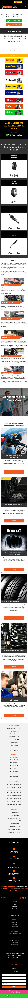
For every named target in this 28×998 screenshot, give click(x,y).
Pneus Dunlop (14, 734)
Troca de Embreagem (14, 959)
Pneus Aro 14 (14, 760)
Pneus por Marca (14, 725)
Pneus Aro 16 (14, 765)
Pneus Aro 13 (14, 757)
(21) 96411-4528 (15, 135)
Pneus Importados (14, 739)
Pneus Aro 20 (14, 776)
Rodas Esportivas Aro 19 (14, 801)
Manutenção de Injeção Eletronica (14, 957)
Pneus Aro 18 (14, 771)
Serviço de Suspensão (14, 940)
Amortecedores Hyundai (14, 821)
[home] (8, 7)
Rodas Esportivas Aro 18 (14, 798)
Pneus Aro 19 (14, 774)
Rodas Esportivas (14, 781)
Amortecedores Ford (14, 818)
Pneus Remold (14, 750)
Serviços (14, 910)
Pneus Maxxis (14, 742)
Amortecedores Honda (14, 832)
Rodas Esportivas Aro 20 (14, 804)
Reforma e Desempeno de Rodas (14, 933)
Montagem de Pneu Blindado (14, 948)
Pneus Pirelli (14, 748)
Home (15, 904)
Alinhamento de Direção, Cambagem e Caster (15, 953)
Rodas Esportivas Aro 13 (14, 784)
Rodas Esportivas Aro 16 (14, 793)
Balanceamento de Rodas (15, 937)
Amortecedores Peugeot (14, 826)
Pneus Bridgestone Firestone (14, 728)
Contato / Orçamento (15, 915)
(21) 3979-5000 (15, 971)
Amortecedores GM (14, 823)
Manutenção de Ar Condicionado (14, 955)
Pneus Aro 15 (14, 762)
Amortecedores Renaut (14, 829)
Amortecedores (14, 809)
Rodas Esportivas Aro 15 (14, 790)
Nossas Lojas (14, 908)
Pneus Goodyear (14, 736)
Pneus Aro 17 (14, 768)
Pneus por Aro (14, 754)
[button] (26, 7)
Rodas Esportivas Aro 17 (14, 795)
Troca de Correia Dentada (15, 951)
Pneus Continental (14, 731)
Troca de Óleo (14, 935)
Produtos (14, 913)
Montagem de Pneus (15, 944)
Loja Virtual (14, 906)
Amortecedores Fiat (14, 815)
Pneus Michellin (14, 745)
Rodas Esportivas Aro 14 (14, 787)
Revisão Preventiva (14, 946)
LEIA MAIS (14, 472)
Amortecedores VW (14, 812)
